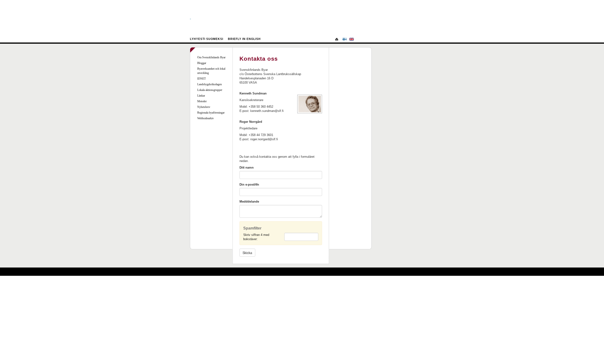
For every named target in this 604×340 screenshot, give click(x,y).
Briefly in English (244, 39)
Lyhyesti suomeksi (206, 39)
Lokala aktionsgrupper (209, 90)
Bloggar (201, 63)
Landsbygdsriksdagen (209, 84)
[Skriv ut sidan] (337, 39)
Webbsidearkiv (205, 118)
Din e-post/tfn (249, 184)
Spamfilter (252, 228)
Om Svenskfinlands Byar (211, 57)
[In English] (351, 39)
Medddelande (249, 201)
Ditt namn (246, 167)
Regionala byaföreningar (211, 112)
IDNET (201, 78)
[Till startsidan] (302, 17)
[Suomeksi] (344, 39)
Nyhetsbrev (203, 107)
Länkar (201, 95)
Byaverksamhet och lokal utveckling (211, 71)
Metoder (202, 101)
